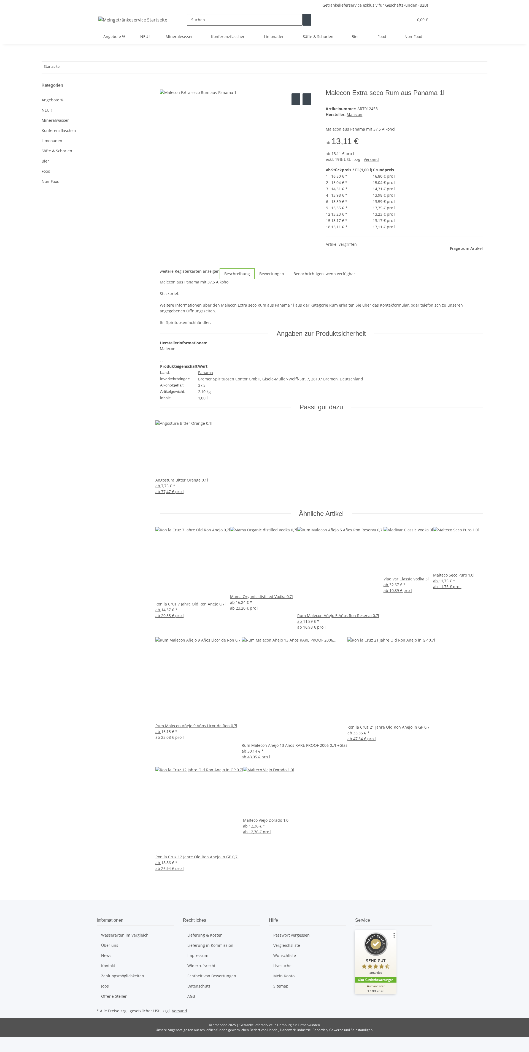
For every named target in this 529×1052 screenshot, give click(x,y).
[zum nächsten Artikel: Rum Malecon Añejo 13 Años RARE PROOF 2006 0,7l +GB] (73, 68)
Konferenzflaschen (59, 130)
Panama (205, 372)
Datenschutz (198, 986)
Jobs (105, 986)
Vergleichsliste (286, 945)
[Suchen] (307, 20)
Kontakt (108, 965)
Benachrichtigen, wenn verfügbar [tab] (324, 273)
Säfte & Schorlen (57, 150)
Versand (371, 159)
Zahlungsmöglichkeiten (122, 975)
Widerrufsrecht (201, 965)
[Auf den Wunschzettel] (307, 99)
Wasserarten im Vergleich (125, 935)
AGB (191, 996)
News (106, 955)
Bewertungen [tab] (271, 273)
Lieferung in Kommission (210, 945)
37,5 (202, 385)
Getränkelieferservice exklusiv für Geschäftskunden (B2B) (375, 5)
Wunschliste (284, 955)
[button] (398, 19)
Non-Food (51, 181)
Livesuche (282, 965)
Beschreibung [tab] (237, 273)
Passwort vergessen (291, 935)
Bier (45, 161)
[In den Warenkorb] (164, 86)
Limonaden (52, 140)
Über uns (109, 945)
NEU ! (47, 110)
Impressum (197, 955)
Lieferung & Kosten (205, 935)
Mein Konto (284, 975)
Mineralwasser (55, 120)
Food (46, 171)
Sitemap (280, 986)
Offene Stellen (114, 996)
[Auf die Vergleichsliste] (296, 99)
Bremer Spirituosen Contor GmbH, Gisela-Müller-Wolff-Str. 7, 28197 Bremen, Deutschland (280, 379)
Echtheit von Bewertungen (211, 975)
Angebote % (53, 99)
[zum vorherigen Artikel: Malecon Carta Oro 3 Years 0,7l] (64, 68)
